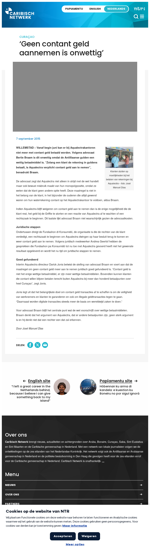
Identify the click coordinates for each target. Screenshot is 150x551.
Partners (12, 504)
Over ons (12, 494)
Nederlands (116, 9)
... (103, 461)
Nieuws (10, 485)
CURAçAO (26, 37)
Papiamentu (74, 9)
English (95, 9)
